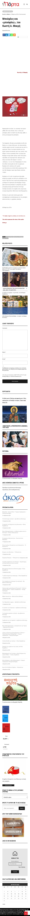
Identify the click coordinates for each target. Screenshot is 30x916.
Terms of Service (15, 376)
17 (4, 896)
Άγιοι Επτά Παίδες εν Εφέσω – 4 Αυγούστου (12, 667)
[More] (14, 34)
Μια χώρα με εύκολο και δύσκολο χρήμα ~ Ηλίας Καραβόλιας (13, 569)
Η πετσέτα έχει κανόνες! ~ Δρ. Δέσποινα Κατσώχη (14, 518)
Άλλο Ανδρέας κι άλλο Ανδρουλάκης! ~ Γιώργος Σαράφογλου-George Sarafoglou (13, 661)
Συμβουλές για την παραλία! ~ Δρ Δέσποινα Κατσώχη (14, 620)
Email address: (15, 861)
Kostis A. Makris (6, 14)
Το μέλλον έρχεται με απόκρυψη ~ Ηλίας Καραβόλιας (14, 575)
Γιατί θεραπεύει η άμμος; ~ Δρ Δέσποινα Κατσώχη (14, 602)
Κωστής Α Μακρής (18, 236)
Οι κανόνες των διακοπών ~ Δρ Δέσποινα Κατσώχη (14, 607)
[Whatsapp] (11, 34)
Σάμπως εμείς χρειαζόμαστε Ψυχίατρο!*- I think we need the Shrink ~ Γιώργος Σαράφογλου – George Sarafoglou (14, 589)
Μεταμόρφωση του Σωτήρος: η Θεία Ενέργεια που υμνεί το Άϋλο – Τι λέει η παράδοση (14, 654)
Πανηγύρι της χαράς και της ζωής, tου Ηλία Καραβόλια (12, 647)
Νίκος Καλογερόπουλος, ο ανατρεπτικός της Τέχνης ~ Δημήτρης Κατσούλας (14, 626)
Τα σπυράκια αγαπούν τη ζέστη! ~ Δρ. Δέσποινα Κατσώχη (13, 614)
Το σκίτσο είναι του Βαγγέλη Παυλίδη (12, 478)
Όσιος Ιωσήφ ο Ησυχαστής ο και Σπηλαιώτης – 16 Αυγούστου (14, 546)
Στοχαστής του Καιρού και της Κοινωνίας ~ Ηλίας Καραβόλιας (14, 525)
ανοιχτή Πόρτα (9, 236)
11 (7, 893)
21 (18, 896)
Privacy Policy (5, 376)
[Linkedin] (6, 34)
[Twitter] (9, 34)
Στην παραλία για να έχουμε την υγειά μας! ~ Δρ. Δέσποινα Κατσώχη (13, 582)
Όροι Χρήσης (22, 867)
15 (22, 893)
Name (3, 352)
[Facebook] (4, 34)
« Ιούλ (3, 904)
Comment (4, 328)
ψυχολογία (5, 238)
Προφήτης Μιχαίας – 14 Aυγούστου (10, 557)
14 (18, 893)
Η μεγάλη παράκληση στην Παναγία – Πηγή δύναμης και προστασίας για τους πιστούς (14, 562)
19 (11, 896)
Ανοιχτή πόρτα (7, 11)
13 (15, 893)
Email (3, 359)
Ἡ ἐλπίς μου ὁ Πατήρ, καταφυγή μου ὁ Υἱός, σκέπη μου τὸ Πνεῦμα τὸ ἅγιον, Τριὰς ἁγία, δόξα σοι (14, 400)
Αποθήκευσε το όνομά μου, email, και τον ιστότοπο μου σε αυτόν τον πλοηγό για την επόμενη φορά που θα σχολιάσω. (14, 369)
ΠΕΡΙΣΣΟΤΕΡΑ (8, 785)
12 (11, 893)
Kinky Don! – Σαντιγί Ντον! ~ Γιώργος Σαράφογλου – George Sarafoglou (14, 512)
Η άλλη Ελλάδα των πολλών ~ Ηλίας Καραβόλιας (13, 641)
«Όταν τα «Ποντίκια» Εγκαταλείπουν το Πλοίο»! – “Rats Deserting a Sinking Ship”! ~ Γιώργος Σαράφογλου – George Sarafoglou (13, 634)
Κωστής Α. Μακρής (22, 72)
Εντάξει (2, 915)
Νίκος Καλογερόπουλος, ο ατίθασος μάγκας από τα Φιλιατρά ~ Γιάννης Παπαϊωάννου (14, 532)
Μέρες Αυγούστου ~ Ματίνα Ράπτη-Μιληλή (12, 596)
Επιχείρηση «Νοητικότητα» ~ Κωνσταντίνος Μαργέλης (12, 539)
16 (25, 893)
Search (22, 808)
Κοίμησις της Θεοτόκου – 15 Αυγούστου (11, 552)
